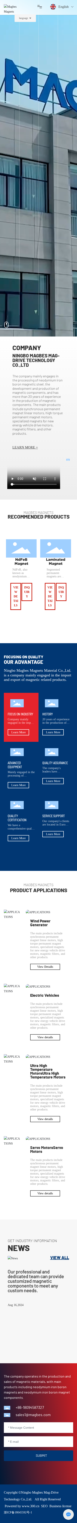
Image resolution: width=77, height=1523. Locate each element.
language (23, 18)
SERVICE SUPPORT (53, 816)
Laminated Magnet (21, 562)
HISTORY (47, 714)
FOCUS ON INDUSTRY (20, 714)
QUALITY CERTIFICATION (17, 818)
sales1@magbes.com (33, 1415)
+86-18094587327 (30, 1408)
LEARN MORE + (25, 447)
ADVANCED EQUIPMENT (15, 765)
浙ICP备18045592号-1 (18, 1512)
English (63, 7)
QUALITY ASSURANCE (55, 763)
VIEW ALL (59, 1258)
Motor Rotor (55, 560)
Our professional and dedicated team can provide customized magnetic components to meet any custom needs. (36, 1281)
